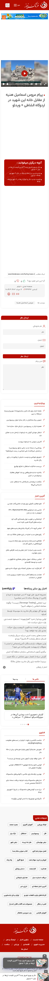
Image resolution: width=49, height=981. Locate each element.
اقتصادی (26, 944)
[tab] (35, 679)
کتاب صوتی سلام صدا (19, 851)
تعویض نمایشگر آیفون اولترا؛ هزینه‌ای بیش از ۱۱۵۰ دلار (24, 751)
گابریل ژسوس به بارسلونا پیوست (30, 442)
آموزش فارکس (41, 913)
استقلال (23, 833)
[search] (7, 5)
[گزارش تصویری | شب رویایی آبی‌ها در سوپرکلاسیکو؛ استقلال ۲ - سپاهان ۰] (24, 696)
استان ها (24, 949)
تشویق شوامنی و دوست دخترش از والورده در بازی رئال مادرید (24, 458)
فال (45, 833)
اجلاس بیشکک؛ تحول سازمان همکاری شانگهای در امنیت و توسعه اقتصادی (25, 560)
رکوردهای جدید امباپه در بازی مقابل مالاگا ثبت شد (24, 534)
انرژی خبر (23, 886)
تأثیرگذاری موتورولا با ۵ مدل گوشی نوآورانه (26, 799)
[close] (45, 956)
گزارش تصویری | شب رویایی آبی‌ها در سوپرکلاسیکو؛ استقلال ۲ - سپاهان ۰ (27, 716)
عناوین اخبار (24, 940)
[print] (9, 294)
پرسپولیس (35, 833)
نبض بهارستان (41, 842)
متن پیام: (38, 361)
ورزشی (16, 944)
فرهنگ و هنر (11, 940)
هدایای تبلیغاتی (21, 877)
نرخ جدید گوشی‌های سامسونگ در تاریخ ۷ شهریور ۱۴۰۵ (24, 791)
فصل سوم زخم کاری (39, 851)
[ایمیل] (13, 294)
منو (18, 5)
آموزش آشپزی (27, 825)
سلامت (7, 944)
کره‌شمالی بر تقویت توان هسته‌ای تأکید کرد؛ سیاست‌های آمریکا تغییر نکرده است (26, 520)
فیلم (19, 286)
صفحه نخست (38, 940)
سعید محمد (13, 825)
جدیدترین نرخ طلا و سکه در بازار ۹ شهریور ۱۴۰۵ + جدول (24, 174)
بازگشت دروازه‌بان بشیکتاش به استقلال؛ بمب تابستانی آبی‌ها (26, 483)
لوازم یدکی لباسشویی (11, 895)
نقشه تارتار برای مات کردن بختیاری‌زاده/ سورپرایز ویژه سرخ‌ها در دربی (23, 412)
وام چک (9, 860)
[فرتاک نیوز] (35, 9)
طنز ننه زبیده (26, 842)
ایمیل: (39, 340)
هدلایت (43, 869)
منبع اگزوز (20, 860)
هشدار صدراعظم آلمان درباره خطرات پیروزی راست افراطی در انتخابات (24, 576)
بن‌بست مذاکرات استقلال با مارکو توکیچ (28, 466)
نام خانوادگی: (37, 326)
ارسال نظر (24, 356)
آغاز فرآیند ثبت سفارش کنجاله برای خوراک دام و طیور (23, 568)
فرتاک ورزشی (41, 825)
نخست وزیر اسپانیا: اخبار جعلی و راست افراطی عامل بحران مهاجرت (24, 551)
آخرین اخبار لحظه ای (39, 886)
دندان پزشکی (19, 869)
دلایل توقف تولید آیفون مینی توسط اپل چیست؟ (24, 758)
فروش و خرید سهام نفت (37, 860)
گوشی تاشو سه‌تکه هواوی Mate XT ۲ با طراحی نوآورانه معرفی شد (25, 766)
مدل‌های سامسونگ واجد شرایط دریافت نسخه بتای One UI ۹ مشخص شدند (24, 781)
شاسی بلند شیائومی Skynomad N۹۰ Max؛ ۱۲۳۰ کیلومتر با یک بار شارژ (25, 511)
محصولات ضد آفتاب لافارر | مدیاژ (20, 904)
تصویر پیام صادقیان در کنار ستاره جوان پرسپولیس (24, 420)
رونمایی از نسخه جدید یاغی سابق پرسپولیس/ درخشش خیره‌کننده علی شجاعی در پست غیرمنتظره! (24, 449)
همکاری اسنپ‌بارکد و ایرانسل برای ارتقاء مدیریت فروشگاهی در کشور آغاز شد (25, 542)
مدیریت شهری (39, 944)
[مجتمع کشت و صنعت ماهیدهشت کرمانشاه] (24, 16)
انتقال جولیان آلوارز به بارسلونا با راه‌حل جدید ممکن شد (23, 434)
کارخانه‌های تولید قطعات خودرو (35, 895)
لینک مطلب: (40, 274)
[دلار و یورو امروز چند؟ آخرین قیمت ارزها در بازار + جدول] (41, 963)
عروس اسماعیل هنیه (24, 303)
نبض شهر (13, 842)
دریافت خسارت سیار (39, 877)
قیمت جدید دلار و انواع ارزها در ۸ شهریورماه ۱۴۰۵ (24, 180)
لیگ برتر (13, 833)
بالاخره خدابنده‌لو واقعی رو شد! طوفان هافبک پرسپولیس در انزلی (26, 474)
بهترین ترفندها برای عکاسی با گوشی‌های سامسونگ (24, 774)
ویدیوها (15, 679)
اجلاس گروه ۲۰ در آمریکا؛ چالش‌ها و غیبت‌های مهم (24, 528)
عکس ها (36, 679)
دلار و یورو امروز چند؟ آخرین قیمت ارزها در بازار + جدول (20, 962)
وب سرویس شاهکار (24, 913)
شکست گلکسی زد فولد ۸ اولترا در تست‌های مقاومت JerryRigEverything (24, 741)
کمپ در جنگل (41, 904)
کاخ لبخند (32, 869)
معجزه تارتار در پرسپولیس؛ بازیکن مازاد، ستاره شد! (24, 426)
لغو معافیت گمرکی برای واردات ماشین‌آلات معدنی (24, 504)
